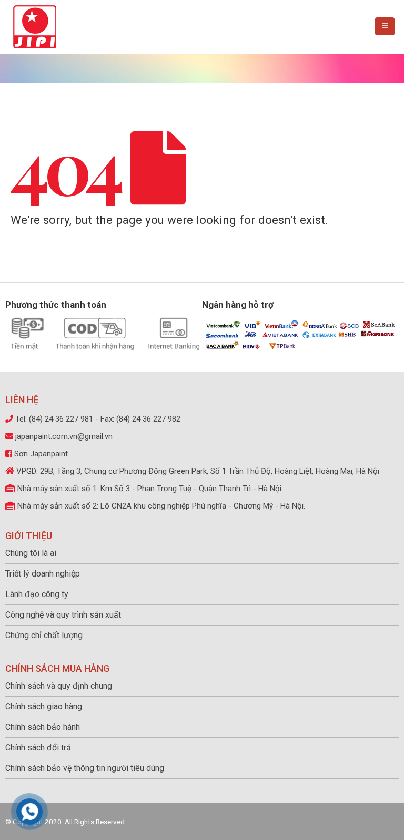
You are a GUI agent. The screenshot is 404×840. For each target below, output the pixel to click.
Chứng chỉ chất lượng (44, 635)
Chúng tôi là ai (30, 553)
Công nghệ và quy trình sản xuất (63, 615)
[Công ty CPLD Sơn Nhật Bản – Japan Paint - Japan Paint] (34, 26)
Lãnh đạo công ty (36, 594)
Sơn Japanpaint (41, 453)
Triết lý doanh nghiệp (42, 574)
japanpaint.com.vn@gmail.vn (64, 436)
